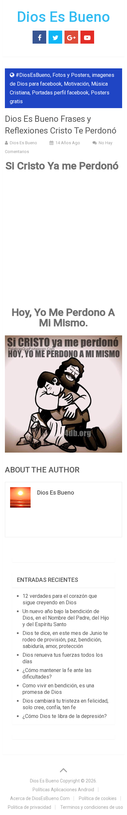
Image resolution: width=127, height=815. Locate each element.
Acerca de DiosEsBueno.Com (40, 798)
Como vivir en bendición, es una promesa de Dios (58, 688)
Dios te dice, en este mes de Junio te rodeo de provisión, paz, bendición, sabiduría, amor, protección (65, 639)
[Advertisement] (63, 241)
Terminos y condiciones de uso (91, 807)
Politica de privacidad (29, 807)
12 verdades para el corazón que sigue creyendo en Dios (59, 599)
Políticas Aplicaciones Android (63, 789)
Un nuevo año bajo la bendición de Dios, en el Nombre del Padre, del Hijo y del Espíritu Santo (65, 617)
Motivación (76, 84)
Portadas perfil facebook (60, 93)
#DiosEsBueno (33, 75)
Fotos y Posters (71, 75)
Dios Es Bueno (63, 16)
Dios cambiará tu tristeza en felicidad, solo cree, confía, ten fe (65, 704)
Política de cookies (98, 798)
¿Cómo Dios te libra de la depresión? (64, 716)
